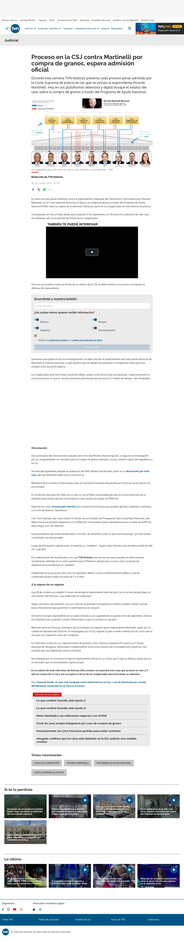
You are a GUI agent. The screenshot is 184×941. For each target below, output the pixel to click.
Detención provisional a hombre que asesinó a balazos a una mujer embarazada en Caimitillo (69, 811)
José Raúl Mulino (28, 20)
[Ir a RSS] (22, 909)
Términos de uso (82, 919)
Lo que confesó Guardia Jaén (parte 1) (61, 700)
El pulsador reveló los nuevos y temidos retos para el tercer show (69, 882)
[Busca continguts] (129, 28)
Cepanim (42, 20)
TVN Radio (68, 29)
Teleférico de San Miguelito (125, 20)
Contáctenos (153, 919)
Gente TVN (8, 919)
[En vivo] (160, 25)
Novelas (105, 29)
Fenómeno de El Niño (67, 20)
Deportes (53, 29)
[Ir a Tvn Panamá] (15, 28)
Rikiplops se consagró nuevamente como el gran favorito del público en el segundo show (158, 881)
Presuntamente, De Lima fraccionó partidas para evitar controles (78, 730)
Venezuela (84, 20)
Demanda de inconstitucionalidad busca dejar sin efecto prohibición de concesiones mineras (25, 811)
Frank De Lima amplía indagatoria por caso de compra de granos (78, 723)
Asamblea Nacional (101, 20)
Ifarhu (52, 20)
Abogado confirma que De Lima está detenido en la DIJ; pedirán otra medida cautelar (86, 740)
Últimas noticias (9, 20)
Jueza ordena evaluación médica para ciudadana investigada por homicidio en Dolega (24, 837)
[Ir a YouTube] (15, 909)
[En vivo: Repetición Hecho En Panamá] (146, 28)
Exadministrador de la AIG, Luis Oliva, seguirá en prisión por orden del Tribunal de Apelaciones (158, 811)
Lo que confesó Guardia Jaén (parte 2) (61, 708)
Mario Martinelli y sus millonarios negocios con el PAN (71, 715)
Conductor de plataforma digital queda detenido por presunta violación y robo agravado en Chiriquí (113, 810)
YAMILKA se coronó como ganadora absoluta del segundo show (113, 881)
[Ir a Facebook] (3, 909)
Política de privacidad (49, 919)
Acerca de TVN (118, 919)
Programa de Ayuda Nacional (114, 763)
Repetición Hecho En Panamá (170, 30)
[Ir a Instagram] (9, 909)
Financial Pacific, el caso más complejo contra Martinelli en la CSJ (73, 682)
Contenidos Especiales (85, 29)
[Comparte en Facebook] (33, 189)
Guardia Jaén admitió (63, 506)
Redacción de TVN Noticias (47, 176)
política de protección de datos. (87, 340)
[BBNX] (5, 931)
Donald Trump (147, 20)
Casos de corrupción (46, 763)
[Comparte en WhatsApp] (44, 189)
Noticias (29, 29)
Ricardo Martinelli (78, 763)
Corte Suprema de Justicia (49, 772)
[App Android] (41, 909)
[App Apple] (34, 909)
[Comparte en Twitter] (39, 189)
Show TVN (43, 29)
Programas (116, 29)
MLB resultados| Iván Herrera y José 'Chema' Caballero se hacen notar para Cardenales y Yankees (24, 881)
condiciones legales (58, 340)
